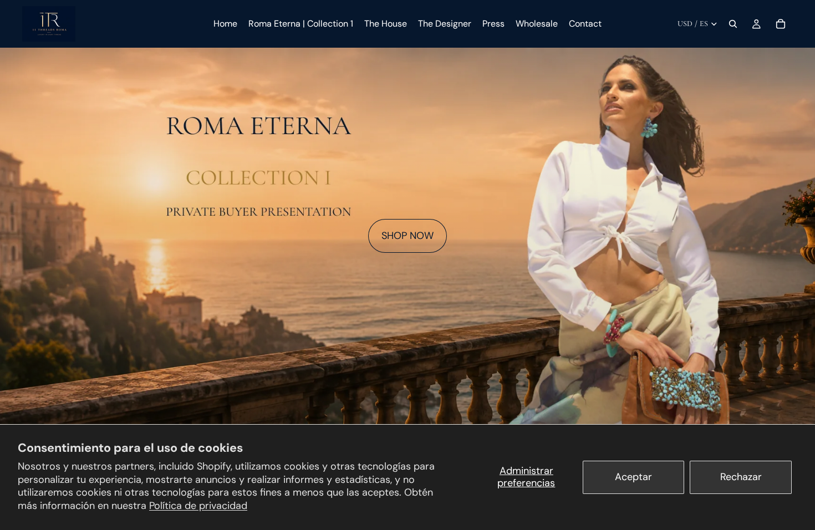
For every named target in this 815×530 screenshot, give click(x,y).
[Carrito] (780, 24)
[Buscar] (733, 24)
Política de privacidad (198, 505)
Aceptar (633, 476)
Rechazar (741, 476)
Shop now (407, 235)
